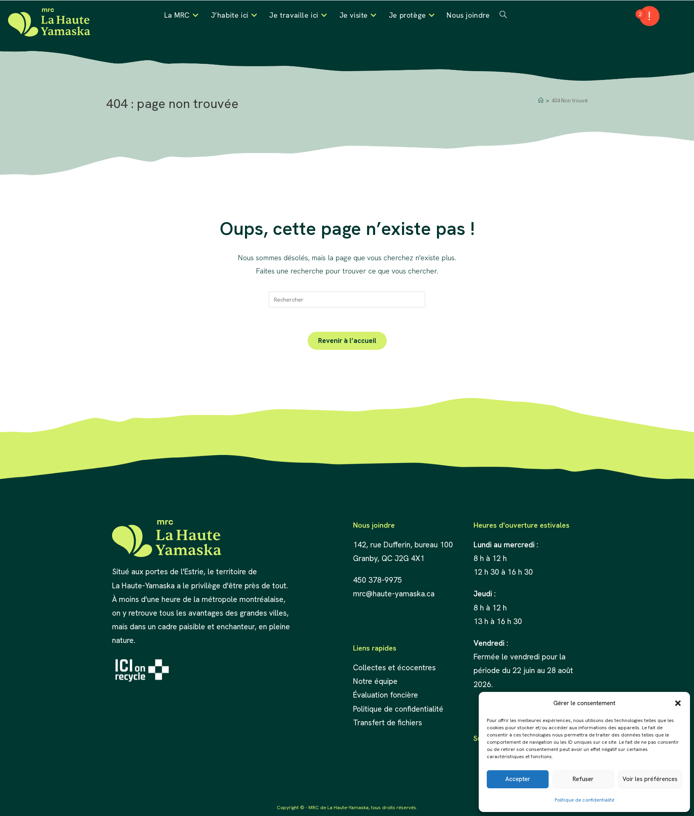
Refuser (583, 779)
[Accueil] (540, 100)
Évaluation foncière (386, 695)
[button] (678, 703)
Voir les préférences (650, 779)
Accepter (517, 779)
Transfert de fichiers (387, 723)
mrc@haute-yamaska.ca (394, 594)
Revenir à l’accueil (347, 340)
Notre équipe (375, 681)
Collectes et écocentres (394, 668)
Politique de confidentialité (584, 800)
